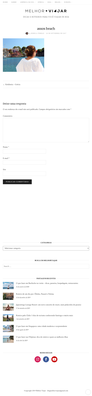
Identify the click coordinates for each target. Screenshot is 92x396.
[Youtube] (54, 359)
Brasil (58, 2)
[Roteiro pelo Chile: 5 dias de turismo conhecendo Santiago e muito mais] (8, 317)
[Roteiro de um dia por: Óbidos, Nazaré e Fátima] (8, 296)
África (41, 2)
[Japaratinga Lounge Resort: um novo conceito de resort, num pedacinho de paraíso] (8, 307)
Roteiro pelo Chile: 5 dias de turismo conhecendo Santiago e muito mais (44, 315)
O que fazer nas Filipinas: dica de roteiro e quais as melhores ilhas (42, 337)
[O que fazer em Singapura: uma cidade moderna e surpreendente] (8, 328)
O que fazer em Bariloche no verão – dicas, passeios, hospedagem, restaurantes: (47, 283)
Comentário (7, 116)
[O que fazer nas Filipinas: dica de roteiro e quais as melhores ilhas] (8, 339)
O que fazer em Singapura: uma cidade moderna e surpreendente (41, 326)
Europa (67, 2)
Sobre (14, 2)
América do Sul (27, 2)
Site (4, 169)
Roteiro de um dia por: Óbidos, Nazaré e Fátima (35, 294)
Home (5, 2)
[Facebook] (46, 359)
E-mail (6, 158)
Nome (6, 147)
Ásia (49, 2)
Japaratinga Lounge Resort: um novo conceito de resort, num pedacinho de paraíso (48, 304)
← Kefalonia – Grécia (11, 84)
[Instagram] (38, 359)
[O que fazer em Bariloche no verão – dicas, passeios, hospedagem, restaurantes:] (8, 285)
